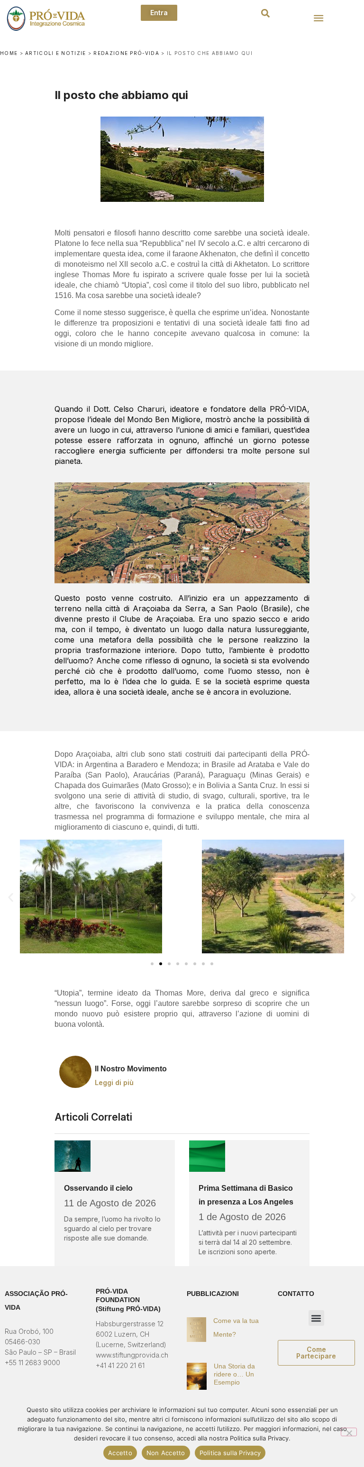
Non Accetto (165, 1453)
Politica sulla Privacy (230, 1453)
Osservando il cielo (98, 1188)
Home (9, 53)
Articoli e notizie (55, 53)
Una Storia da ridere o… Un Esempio (234, 1374)
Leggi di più (114, 1082)
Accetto (120, 1453)
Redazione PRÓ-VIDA (126, 53)
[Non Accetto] (349, 1432)
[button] (265, 13)
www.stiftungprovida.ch (132, 1355)
